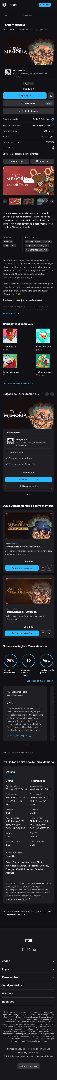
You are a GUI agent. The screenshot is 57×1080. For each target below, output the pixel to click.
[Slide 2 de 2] (29, 494)
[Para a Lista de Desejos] (49, 568)
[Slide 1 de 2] (27, 494)
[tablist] (29, 771)
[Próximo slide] (52, 201)
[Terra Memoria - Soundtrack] (28, 525)
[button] (28, 313)
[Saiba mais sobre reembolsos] (53, 125)
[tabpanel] (29, 810)
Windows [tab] (10, 771)
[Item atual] (15, 201)
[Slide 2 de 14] (28, 201)
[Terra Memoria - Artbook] (28, 591)
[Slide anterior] (5, 201)
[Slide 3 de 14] (42, 201)
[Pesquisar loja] (6, 15)
